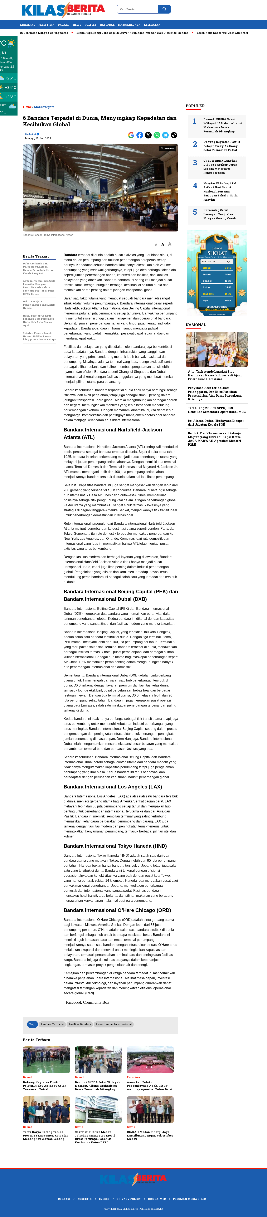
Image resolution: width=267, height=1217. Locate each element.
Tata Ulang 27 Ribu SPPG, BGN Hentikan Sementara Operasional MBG (217, 410)
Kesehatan (152, 24)
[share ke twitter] (149, 137)
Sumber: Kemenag (217, 314)
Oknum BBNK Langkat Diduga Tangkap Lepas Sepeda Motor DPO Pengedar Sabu (220, 167)
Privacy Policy (129, 1199)
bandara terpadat (52, 1024)
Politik (90, 24)
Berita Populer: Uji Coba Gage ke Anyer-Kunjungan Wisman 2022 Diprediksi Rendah (110, 32)
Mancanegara (129, 24)
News (77, 24)
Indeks (104, 1199)
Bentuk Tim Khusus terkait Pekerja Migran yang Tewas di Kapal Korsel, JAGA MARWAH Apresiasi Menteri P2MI (215, 439)
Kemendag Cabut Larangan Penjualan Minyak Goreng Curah (219, 214)
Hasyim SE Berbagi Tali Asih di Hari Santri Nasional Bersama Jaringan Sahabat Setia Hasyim (220, 191)
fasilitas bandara (80, 1024)
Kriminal (27, 24)
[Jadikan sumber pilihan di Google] (132, 137)
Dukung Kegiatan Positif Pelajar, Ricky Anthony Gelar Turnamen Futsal (221, 146)
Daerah (63, 24)
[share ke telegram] (166, 137)
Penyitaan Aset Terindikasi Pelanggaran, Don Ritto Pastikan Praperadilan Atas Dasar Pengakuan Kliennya (215, 393)
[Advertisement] (133, 69)
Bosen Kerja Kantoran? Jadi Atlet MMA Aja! (203, 32)
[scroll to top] (256, 1210)
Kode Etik (84, 1199)
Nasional (107, 24)
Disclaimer (157, 1199)
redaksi (30, 134)
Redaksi (64, 1199)
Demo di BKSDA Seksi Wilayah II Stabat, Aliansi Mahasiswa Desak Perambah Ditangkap (222, 125)
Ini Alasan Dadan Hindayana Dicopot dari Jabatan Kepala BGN (216, 422)
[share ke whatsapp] (158, 137)
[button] (156, 245)
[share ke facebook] (140, 137)
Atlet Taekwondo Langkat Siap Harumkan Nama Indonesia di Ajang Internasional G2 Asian (215, 375)
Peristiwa (46, 24)
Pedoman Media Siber (189, 1199)
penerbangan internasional (114, 1024)
